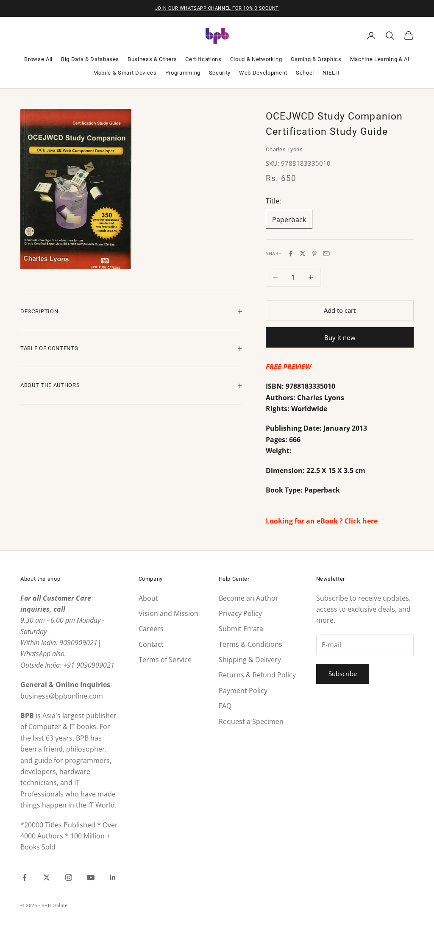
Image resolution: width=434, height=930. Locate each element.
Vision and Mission (168, 613)
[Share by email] (326, 253)
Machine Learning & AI (380, 59)
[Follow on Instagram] (68, 877)
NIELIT (332, 73)
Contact (151, 644)
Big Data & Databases (90, 59)
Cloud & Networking (256, 59)
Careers (151, 628)
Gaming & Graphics (316, 59)
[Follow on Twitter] (46, 877)
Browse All (38, 59)
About (148, 598)
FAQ (225, 705)
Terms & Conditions (250, 644)
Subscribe (342, 673)
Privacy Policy (240, 613)
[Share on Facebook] (290, 253)
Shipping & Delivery (250, 659)
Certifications (203, 59)
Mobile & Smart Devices (125, 73)
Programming (182, 73)
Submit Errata (241, 628)
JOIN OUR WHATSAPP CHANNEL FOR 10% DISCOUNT (217, 8)
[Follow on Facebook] (24, 877)
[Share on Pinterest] (314, 253)
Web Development (263, 73)
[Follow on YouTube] (90, 877)
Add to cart (340, 310)
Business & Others (152, 59)
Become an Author (248, 598)
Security (220, 73)
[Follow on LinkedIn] (112, 877)
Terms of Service (165, 659)
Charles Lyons (284, 149)
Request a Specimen (251, 721)
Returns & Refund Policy (257, 674)
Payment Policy (243, 690)
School (305, 73)
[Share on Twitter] (302, 253)
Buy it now (340, 337)
